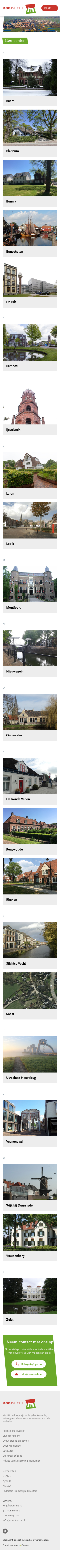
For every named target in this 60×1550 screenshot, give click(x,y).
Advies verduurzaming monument (22, 1461)
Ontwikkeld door (16, 1545)
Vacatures (8, 1451)
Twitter (5, 1531)
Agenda (7, 1481)
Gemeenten (9, 1471)
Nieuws (7, 1486)
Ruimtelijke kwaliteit (14, 1431)
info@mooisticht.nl (31, 1374)
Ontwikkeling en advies (16, 1441)
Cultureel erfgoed (12, 1456)
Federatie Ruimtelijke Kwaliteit (20, 1491)
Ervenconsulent (11, 1436)
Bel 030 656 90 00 (31, 1364)
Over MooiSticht (12, 1446)
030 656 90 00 (11, 1515)
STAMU (7, 1476)
